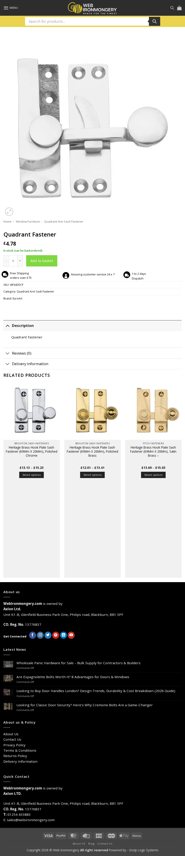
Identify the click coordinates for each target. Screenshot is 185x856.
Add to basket (41, 260)
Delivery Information (30, 363)
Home (7, 221)
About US (79, 843)
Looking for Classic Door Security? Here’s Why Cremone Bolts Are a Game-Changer (84, 705)
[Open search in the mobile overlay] (172, 8)
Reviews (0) (21, 353)
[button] (10, 7)
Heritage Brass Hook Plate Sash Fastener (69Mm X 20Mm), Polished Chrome (31, 451)
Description (23, 325)
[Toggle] (7, 325)
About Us (10, 734)
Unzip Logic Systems (143, 850)
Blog (91, 843)
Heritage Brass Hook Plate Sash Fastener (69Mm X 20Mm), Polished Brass (92, 451)
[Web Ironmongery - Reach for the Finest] (92, 8)
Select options (32, 474)
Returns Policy (15, 755)
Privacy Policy (14, 745)
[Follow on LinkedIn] (63, 635)
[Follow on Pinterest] (55, 635)
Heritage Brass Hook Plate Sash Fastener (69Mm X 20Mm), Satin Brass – (153, 451)
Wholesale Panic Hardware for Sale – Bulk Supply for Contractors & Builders (78, 663)
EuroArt (17, 298)
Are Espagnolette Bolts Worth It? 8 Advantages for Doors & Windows (72, 677)
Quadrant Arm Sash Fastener (63, 221)
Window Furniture (28, 221)
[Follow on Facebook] (32, 635)
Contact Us (12, 739)
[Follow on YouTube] (71, 635)
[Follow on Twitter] (47, 635)
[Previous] (3, 482)
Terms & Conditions (19, 750)
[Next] (181, 482)
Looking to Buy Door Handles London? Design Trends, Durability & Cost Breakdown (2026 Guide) (95, 691)
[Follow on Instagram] (40, 635)
